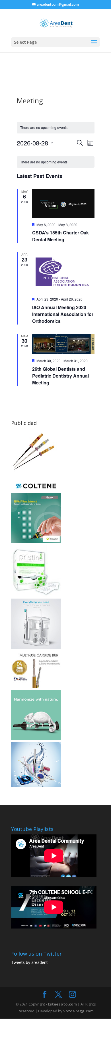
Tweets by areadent (29, 962)
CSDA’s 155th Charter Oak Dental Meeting (60, 236)
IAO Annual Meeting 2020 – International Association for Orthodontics (62, 314)
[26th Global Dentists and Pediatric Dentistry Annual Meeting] (63, 344)
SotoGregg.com (78, 1010)
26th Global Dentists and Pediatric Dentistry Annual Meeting (60, 376)
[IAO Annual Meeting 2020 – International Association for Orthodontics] (63, 272)
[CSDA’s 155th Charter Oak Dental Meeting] (63, 203)
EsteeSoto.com (63, 1004)
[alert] (55, 162)
